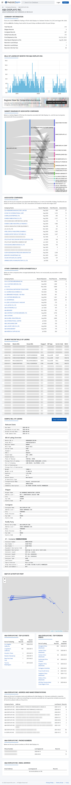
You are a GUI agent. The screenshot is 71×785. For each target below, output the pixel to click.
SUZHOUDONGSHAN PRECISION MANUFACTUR (17, 252)
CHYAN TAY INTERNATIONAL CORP (40, 141)
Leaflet (52, 631)
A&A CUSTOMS (8, 315)
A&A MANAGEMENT (9, 329)
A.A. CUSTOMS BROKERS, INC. (12, 297)
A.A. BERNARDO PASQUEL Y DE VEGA (14, 294)
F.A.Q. (67, 782)
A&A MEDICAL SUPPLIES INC (12, 331)
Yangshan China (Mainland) (42, 674)
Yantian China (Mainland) (42, 651)
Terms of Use (59, 782)
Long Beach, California (7, 649)
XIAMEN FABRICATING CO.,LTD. (39, 157)
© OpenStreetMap (58, 631)
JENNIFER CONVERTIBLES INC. (12, 255)
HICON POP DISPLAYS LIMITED (12, 258)
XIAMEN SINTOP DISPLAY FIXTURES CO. (15, 234)
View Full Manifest (59, 419)
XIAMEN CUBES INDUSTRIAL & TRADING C (42, 168)
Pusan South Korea (43, 671)
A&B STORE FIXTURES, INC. (62, 123)
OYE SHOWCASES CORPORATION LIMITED (42, 163)
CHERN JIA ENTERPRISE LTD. (38, 150)
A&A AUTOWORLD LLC (10, 307)
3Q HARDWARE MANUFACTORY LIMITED (42, 127)
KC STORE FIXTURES (60, 150)
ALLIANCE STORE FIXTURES (62, 176)
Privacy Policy (50, 782)
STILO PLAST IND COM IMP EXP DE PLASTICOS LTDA (18, 239)
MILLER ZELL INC (60, 189)
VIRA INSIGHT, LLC (60, 183)
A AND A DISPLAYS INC (61, 190)
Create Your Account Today (56, 102)
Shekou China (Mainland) (42, 679)
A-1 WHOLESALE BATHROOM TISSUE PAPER (16, 289)
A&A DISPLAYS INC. (11, 148)
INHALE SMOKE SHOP (61, 180)
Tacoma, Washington (7, 664)
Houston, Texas (8, 653)
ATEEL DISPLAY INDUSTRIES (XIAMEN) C (15, 231)
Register (65, 2)
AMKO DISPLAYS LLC (61, 134)
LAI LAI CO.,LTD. (35, 177)
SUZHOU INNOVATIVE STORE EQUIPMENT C (43, 173)
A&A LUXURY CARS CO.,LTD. (12, 326)
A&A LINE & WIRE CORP (10, 323)
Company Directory (11, 7)
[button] (4, 579)
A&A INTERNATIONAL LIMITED (12, 321)
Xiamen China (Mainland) (42, 656)
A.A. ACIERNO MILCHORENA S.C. (13, 292)
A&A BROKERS (8, 310)
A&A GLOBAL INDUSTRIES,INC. (12, 318)
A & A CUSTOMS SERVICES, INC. (12, 284)
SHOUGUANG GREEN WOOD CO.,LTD (14, 245)
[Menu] (2, 2)
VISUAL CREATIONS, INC (62, 186)
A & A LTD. (7, 286)
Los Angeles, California (7, 645)
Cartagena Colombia (44, 668)
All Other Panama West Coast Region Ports (44, 683)
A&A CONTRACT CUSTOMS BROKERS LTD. (15, 313)
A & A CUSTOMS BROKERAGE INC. (13, 281)
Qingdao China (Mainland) (42, 664)
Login (58, 2)
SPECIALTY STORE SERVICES (63, 162)
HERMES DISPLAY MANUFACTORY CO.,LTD (16, 260)
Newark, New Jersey (9, 656)
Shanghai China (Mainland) (42, 647)
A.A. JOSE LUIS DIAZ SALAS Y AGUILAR (14, 302)
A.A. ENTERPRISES (9, 300)
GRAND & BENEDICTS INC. (62, 173)
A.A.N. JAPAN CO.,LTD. (10, 305)
